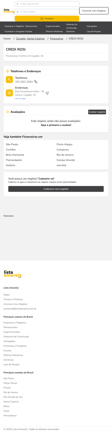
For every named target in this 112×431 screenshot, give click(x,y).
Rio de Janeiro (11, 392)
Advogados (92, 26)
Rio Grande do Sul (13, 397)
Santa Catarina (11, 401)
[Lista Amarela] (9, 10)
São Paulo (9, 378)
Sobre (7, 294)
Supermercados (53, 26)
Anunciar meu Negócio (94, 10)
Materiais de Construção (16, 336)
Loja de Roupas (94, 31)
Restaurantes (31, 26)
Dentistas (70, 31)
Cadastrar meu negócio (56, 189)
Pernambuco (10, 415)
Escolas (28, 31)
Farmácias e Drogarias (15, 31)
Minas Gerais (10, 383)
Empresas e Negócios (14, 26)
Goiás (6, 411)
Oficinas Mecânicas (54, 31)
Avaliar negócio (97, 112)
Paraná (7, 387)
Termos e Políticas (13, 299)
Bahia (6, 406)
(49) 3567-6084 (24, 81)
